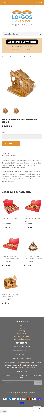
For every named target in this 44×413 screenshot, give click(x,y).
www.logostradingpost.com (27, 367)
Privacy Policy (22, 334)
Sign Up (38, 383)
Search (22, 325)
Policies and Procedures (22, 336)
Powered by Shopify (21, 395)
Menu (6, 3)
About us (22, 328)
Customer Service (24, 359)
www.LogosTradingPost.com (22, 49)
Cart (40, 3)
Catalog (22, 331)
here (23, 365)
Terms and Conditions (22, 339)
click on (3, 411)
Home (4, 57)
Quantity (5, 133)
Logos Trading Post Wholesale (25, 393)
